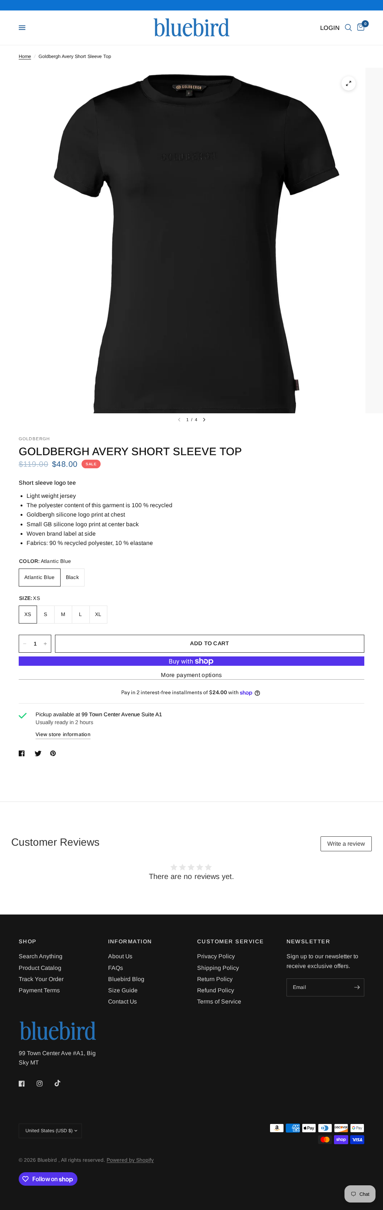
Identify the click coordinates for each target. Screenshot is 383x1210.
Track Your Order (41, 979)
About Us (120, 956)
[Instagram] (45, 1083)
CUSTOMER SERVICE (230, 941)
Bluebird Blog (126, 979)
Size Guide (123, 990)
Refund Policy (215, 990)
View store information (63, 734)
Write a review (346, 843)
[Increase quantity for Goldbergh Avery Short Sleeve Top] (45, 643)
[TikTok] (63, 1083)
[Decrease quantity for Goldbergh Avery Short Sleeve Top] (24, 643)
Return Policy (215, 979)
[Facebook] (27, 1083)
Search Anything (40, 956)
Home (25, 56)
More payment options (191, 675)
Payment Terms (39, 990)
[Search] (348, 27)
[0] (359, 27)
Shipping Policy (218, 968)
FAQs (115, 968)
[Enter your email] (356, 987)
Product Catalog (40, 968)
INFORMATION (130, 941)
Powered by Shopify (130, 1160)
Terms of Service (219, 1001)
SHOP (28, 941)
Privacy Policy (216, 956)
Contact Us (122, 1001)
